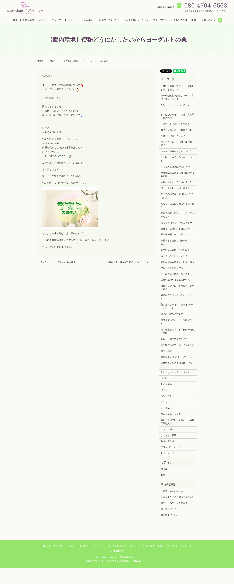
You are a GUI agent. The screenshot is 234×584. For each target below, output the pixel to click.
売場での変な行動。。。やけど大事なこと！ (177, 215)
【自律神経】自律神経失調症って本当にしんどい (129, 262)
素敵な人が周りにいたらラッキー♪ (177, 297)
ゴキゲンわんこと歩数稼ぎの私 (176, 130)
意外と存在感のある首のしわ (175, 228)
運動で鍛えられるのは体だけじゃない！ (177, 365)
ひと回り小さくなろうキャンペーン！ (177, 159)
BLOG (194, 20)
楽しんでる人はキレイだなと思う (177, 262)
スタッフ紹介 (160, 20)
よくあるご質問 (179, 20)
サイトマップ (167, 453)
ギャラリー (73, 20)
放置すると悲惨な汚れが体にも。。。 (175, 242)
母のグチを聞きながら (172, 268)
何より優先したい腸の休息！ (175, 188)
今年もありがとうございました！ (177, 182)
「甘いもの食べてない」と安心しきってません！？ (177, 88)
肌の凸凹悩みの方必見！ (173, 314)
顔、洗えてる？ (168, 509)
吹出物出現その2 (169, 515)
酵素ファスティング (109, 20)
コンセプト (57, 20)
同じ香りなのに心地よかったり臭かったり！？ (177, 205)
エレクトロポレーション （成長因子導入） (177, 422)
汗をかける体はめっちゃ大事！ (176, 274)
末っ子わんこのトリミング (174, 256)
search (220, 20)
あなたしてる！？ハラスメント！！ (175, 107)
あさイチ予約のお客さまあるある (177, 497)
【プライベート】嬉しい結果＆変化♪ (58, 262)
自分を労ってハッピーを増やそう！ (176, 322)
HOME (15, 20)
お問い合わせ (208, 20)
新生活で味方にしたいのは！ (175, 250)
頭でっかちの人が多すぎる (174, 503)
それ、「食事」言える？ (173, 136)
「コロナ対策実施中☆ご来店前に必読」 (63, 240)
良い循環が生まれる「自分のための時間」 (177, 331)
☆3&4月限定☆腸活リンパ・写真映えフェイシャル (177, 97)
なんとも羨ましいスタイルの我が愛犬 (177, 144)
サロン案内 (28, 20)
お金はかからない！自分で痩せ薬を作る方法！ (177, 116)
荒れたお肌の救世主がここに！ (176, 339)
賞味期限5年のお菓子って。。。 (177, 357)
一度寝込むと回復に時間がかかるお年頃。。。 (177, 174)
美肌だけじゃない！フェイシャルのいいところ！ (177, 306)
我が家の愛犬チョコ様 (172, 234)
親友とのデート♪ (169, 351)
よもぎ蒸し (89, 20)
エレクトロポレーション (136, 20)
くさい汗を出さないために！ (175, 124)
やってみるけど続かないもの (175, 167)
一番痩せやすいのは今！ (173, 491)
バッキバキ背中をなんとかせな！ (177, 151)
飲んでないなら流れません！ (175, 372)
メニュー (43, 20)
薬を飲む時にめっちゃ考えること (177, 345)
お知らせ (165, 475)
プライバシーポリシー (172, 447)
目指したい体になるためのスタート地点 (177, 287)
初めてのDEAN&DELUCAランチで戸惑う (177, 196)
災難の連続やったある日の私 (175, 279)
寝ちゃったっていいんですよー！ (177, 222)
